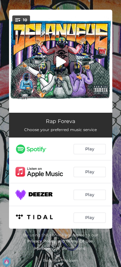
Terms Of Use (79, 241)
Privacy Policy (41, 241)
